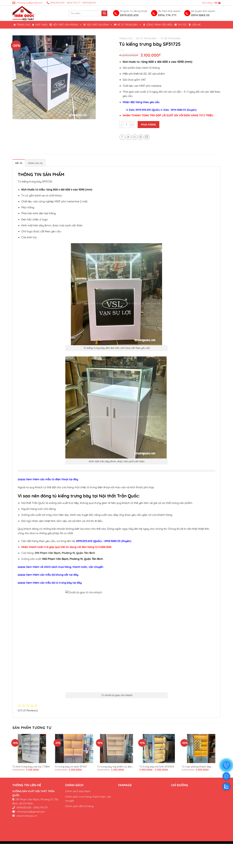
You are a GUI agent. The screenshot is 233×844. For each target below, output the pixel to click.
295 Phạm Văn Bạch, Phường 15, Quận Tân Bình (65, 553)
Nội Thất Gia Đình (98, 24)
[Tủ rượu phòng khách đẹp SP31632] (201, 748)
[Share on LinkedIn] (147, 137)
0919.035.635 (129, 15)
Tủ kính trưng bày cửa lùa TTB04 (31, 766)
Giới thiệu (41, 24)
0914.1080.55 (200, 15)
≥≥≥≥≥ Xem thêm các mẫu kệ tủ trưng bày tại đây (50, 582)
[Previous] (12, 755)
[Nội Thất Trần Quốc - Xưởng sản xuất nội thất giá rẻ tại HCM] (38, 13)
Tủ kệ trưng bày (171, 38)
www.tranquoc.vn (27, 815)
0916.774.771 (167, 15)
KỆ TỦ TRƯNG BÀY (127, 24)
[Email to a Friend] (134, 137)
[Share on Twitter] (128, 137)
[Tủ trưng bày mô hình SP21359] (158, 748)
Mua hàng (148, 124)
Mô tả (18, 163)
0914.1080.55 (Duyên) (183, 109)
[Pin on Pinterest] (140, 137)
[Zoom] (17, 115)
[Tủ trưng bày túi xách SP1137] (74, 748)
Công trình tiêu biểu (159, 24)
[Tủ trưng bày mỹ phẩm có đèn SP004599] (116, 748)
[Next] (220, 755)
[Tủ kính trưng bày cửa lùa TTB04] (31, 748)
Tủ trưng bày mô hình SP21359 (156, 766)
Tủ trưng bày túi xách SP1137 (71, 766)
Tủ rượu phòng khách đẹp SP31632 (196, 766)
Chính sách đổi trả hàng (79, 806)
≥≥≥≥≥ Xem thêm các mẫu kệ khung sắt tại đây (48, 574)
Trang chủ (23, 24)
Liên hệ (196, 24)
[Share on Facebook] (122, 137)
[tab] (18, 162)
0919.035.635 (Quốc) (148, 109)
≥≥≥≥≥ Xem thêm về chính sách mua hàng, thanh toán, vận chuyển (60, 567)
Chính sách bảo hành (77, 791)
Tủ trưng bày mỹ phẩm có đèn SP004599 (114, 766)
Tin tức (182, 24)
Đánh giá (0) (35, 163)
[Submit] (104, 13)
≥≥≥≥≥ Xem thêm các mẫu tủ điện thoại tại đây (48, 479)
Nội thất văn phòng (65, 24)
